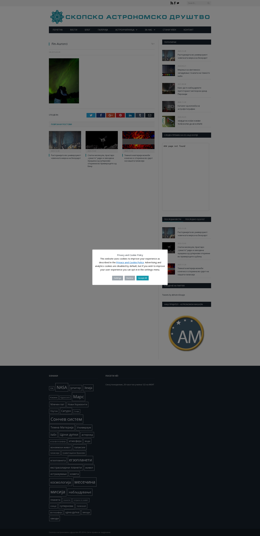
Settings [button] (117, 278)
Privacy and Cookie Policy (130, 262)
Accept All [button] (142, 278)
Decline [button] (129, 278)
